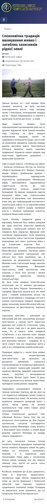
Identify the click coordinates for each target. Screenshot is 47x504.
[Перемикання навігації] (4, 20)
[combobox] (15, 29)
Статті (19, 57)
